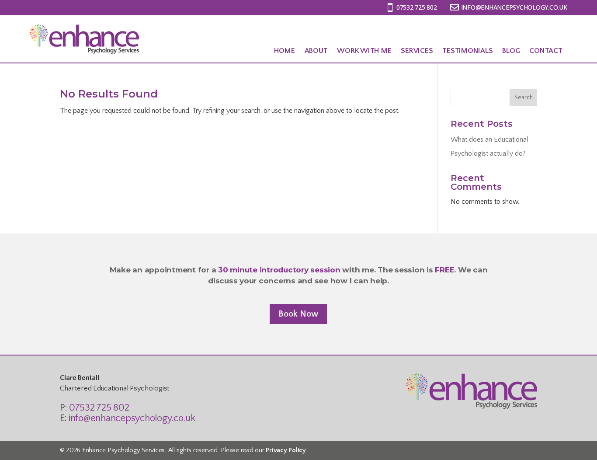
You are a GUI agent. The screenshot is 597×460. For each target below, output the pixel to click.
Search (523, 97)
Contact (545, 51)
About (316, 51)
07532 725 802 (416, 7)
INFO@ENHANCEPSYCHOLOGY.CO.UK (514, 7)
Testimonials (467, 51)
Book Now (298, 314)
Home (284, 51)
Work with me (364, 51)
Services (417, 51)
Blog (511, 51)
